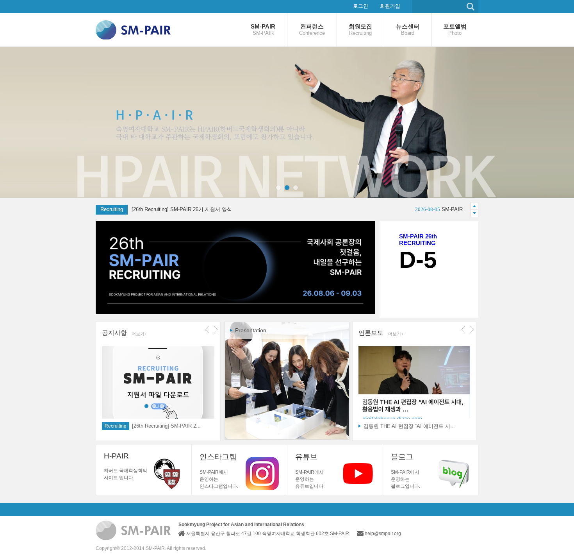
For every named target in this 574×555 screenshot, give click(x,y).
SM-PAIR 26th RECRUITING (418, 239)
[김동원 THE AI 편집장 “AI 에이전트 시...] (414, 384)
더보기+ (139, 333)
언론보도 (370, 332)
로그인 (360, 6)
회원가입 (390, 6)
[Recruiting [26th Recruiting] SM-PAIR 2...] (158, 384)
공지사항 (114, 332)
